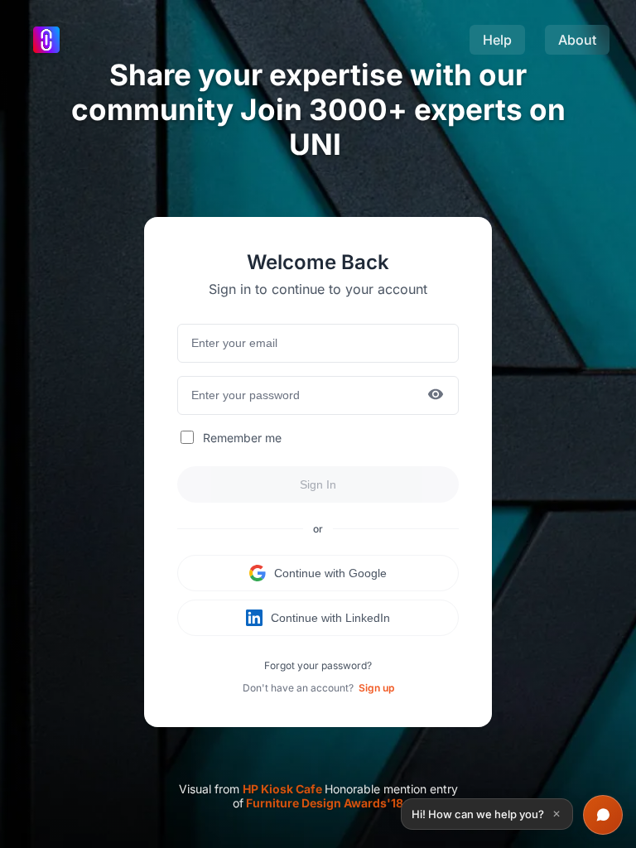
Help (497, 39)
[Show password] (435, 395)
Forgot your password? (318, 665)
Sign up (376, 688)
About (577, 39)
